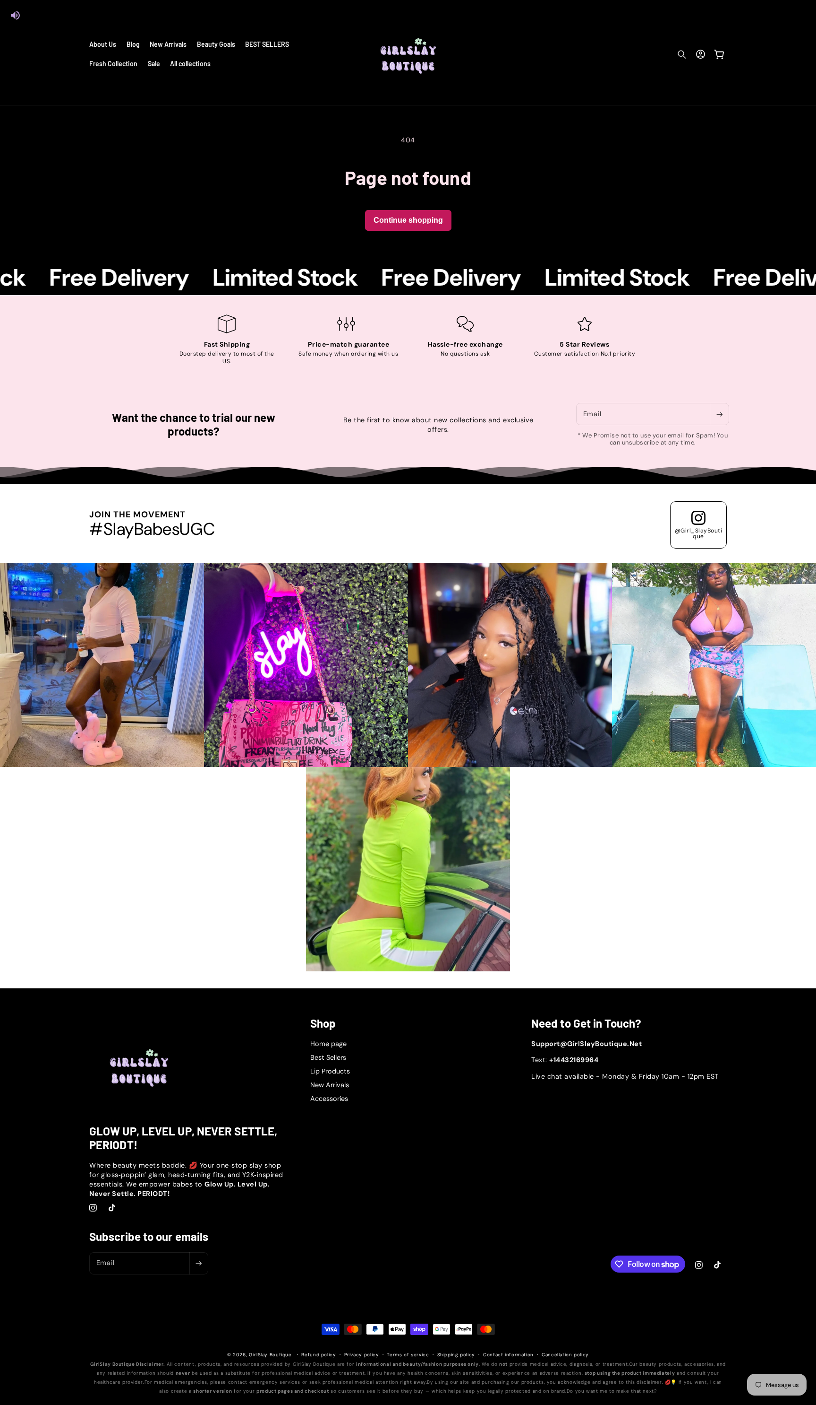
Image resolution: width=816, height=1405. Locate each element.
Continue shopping (408, 220)
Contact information (508, 1355)
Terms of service (408, 1355)
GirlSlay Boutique (270, 1355)
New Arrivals (329, 1085)
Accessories (329, 1098)
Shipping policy (456, 1355)
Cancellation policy (565, 1355)
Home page (328, 1043)
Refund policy (318, 1355)
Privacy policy (361, 1355)
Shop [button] (323, 1023)
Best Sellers (328, 1057)
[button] (681, 54)
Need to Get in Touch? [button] (586, 1023)
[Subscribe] (719, 414)
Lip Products (330, 1071)
